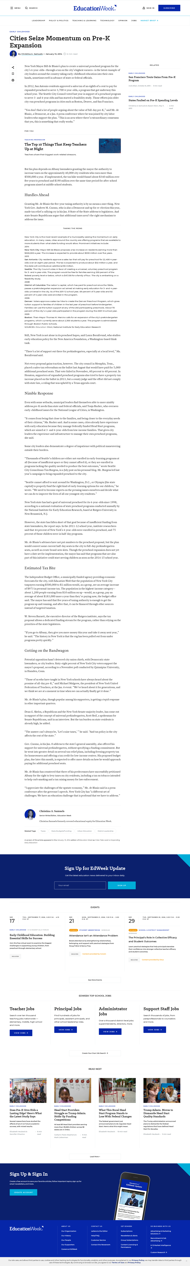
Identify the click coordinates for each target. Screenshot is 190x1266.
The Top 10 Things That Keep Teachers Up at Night (55, 146)
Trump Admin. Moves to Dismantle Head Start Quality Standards (158, 1113)
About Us (65, 1226)
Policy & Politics (58, 20)
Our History (66, 1236)
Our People (66, 1240)
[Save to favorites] (13, 74)
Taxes (43, 831)
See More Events (95, 980)
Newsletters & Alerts (129, 1236)
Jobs (134, 20)
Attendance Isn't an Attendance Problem (93, 935)
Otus (162, 960)
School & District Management (154, 930)
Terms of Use (118, 1263)
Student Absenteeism (89, 930)
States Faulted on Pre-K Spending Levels (153, 100)
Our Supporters (67, 1245)
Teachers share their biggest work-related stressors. (50, 154)
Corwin (103, 954)
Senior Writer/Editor (47, 816)
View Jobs (20, 1033)
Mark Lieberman (61, 1137)
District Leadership (105, 831)
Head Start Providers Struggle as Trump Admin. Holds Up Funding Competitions (70, 1114)
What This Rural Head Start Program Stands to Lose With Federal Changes (115, 1113)
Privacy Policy (138, 1260)
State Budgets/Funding (61, 831)
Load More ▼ (95, 1157)
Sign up (122, 885)
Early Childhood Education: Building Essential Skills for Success (32, 936)
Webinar (105, 930)
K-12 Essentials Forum (38, 930)
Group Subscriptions (129, 1240)
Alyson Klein (153, 106)
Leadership (38, 20)
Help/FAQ (95, 1236)
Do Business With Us (161, 1226)
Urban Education (84, 831)
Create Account (23, 1192)
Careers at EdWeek (69, 1249)
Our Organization (68, 1231)
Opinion (122, 20)
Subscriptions (126, 1231)
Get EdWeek (126, 1226)
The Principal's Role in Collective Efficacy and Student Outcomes (153, 939)
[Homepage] (95, 8)
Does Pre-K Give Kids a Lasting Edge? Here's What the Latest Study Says (26, 1113)
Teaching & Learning (84, 20)
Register (15, 956)
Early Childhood (20, 32)
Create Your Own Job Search (94, 1053)
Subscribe (169, 8)
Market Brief (149, 20)
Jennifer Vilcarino (17, 1134)
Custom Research (158, 1252)
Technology (107, 20)
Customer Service (98, 1240)
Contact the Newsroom (100, 1245)
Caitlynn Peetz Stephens (64, 1135)
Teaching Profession (35, 140)
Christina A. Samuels (32, 54)
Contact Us (96, 1226)
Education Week (64, 816)
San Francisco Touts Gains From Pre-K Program (152, 79)
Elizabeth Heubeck (18, 1132)
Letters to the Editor (99, 1231)
